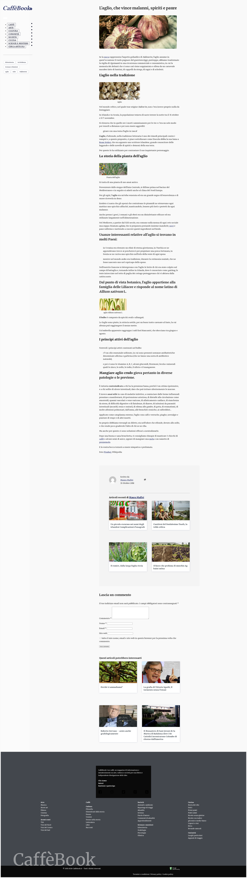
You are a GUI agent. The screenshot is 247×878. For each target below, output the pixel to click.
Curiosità (13, 34)
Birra (190, 826)
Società (12, 37)
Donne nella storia (93, 820)
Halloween (23, 71)
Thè (42, 822)
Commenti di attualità (146, 818)
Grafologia (142, 830)
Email (102, 628)
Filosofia (89, 809)
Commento (105, 618)
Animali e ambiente (145, 805)
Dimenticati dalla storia (95, 812)
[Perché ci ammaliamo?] (118, 672)
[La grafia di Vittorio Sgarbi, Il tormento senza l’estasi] (161, 672)
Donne (88, 814)
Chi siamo (102, 781)
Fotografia (45, 815)
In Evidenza (22, 62)
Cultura (13, 31)
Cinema (44, 813)
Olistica (141, 835)
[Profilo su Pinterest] (135, 792)
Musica (43, 805)
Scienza (141, 813)
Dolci (190, 808)
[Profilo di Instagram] (112, 792)
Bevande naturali (194, 829)
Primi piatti (192, 810)
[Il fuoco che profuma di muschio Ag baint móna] (171, 552)
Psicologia (142, 833)
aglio (7, 71)
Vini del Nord (46, 825)
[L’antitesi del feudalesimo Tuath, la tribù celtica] (171, 510)
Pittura (43, 810)
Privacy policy (156, 874)
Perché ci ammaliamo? (111, 687)
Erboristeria (9, 62)
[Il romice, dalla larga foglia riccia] (128, 552)
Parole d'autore (143, 815)
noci (171, 226)
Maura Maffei (126, 480)
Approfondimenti (144, 821)
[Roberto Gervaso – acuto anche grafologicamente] (118, 716)
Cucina (12, 40)
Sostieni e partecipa (106, 786)
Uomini (89, 817)
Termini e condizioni (141, 874)
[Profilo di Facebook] (100, 792)
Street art (44, 808)
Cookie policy (167, 874)
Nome (103, 623)
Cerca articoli (16, 46)
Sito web (103, 633)
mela (151, 439)
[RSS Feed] (147, 792)
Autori (101, 783)
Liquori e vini (193, 823)
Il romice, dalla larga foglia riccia (127, 566)
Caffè (11, 24)
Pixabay (107, 452)
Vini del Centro (46, 827)
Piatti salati (192, 813)
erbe (14, 71)
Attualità (141, 810)
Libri (88, 825)
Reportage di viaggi (145, 808)
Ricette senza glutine (196, 815)
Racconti (89, 827)
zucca (106, 57)
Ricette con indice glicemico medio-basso (197, 819)
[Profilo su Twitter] (123, 792)
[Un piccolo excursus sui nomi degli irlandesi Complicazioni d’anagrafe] (128, 510)
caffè (101, 439)
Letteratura (90, 822)
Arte (11, 28)
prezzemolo (104, 442)
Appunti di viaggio (195, 838)
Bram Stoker (105, 142)
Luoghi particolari (195, 835)
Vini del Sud (45, 830)
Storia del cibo (193, 805)
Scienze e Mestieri (18, 43)
